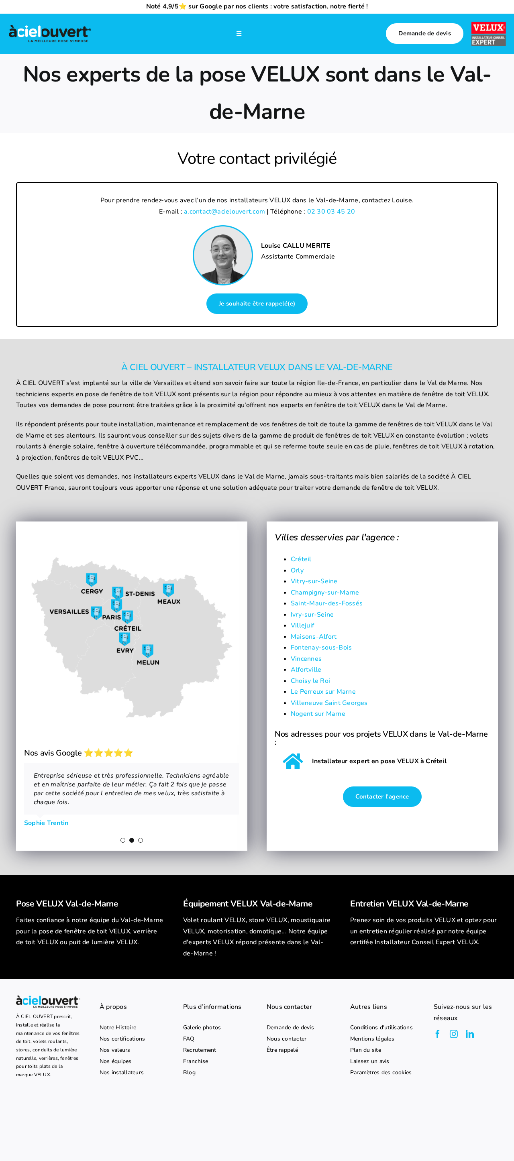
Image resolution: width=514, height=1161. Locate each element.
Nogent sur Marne (318, 713)
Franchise (195, 1061)
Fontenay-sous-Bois (321, 647)
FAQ (189, 1039)
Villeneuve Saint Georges (329, 703)
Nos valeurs (115, 1050)
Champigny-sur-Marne (325, 592)
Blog (189, 1072)
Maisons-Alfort (314, 636)
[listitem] (90, 931)
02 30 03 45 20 (331, 211)
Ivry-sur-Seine (312, 614)
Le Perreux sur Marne (323, 691)
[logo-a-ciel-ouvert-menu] (50, 26)
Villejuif (302, 625)
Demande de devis (290, 1028)
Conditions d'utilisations (381, 1028)
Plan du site (365, 1050)
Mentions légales (372, 1039)
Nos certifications (122, 1039)
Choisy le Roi (310, 680)
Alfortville (306, 669)
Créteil (301, 559)
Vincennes (306, 658)
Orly (297, 570)
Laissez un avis (370, 1061)
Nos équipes (116, 1061)
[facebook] (438, 1034)
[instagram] (454, 1034)
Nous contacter (286, 1039)
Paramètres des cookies (381, 1072)
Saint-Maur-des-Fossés (327, 603)
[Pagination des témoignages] (122, 840)
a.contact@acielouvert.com (224, 211)
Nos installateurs (122, 1072)
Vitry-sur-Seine (314, 581)
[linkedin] (470, 1034)
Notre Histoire (118, 1028)
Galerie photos (202, 1028)
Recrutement (199, 1050)
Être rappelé (282, 1050)
